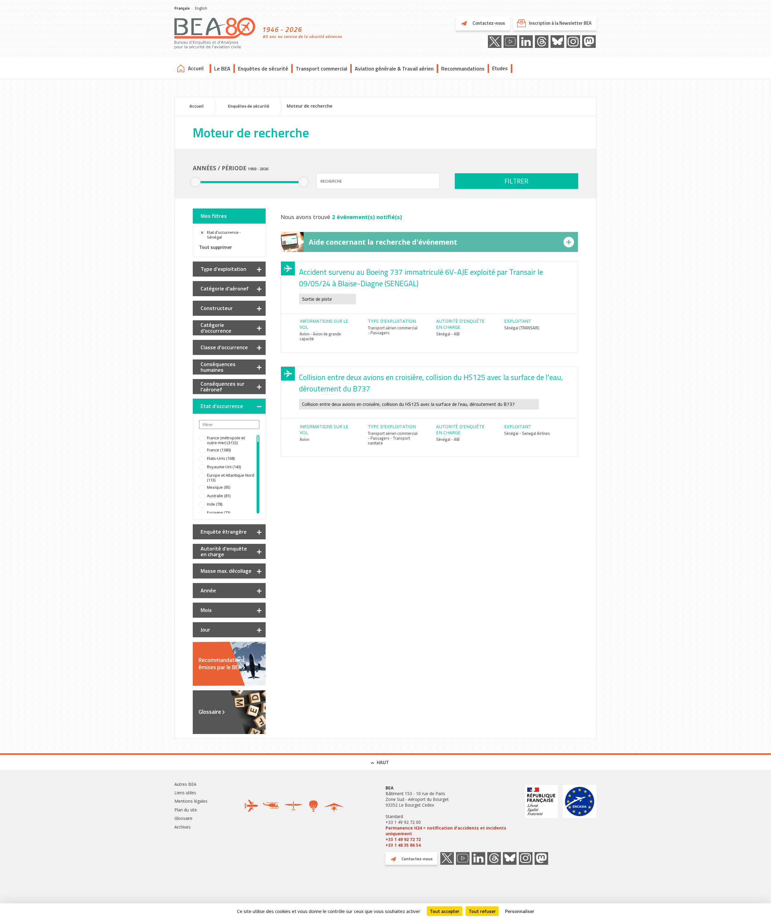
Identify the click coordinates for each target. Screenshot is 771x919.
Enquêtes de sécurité (263, 68)
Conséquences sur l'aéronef (223, 387)
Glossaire (209, 711)
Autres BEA (185, 784)
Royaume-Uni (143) (224, 466)
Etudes (500, 68)
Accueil (196, 68)
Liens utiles (185, 792)
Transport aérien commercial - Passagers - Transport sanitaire (392, 438)
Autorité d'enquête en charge (224, 551)
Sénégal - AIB (448, 334)
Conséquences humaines (218, 367)
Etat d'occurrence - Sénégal (224, 235)
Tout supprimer (215, 247)
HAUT (383, 762)
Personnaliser (519, 911)
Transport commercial (321, 68)
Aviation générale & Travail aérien (394, 68)
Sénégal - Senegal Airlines (527, 433)
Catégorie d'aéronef (225, 288)
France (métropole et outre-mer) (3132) (226, 440)
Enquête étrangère (224, 532)
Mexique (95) (218, 487)
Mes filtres (214, 216)
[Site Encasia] (580, 816)
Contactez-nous (488, 23)
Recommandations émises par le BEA (221, 663)
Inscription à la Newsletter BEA (560, 23)
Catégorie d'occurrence (216, 328)
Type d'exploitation (223, 269)
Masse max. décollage (226, 571)
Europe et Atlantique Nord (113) (230, 477)
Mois (206, 610)
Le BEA (222, 68)
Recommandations (463, 68)
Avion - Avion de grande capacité (320, 336)
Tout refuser (482, 911)
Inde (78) (214, 504)
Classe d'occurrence (224, 347)
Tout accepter (444, 911)
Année (208, 590)
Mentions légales (191, 801)
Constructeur (217, 308)
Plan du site (185, 810)
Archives (182, 827)
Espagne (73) (218, 512)
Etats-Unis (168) (221, 458)
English (201, 8)
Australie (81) (218, 495)
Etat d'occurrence (222, 406)
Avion (304, 439)
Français (182, 8)
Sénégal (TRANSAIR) (521, 328)
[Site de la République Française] (541, 816)
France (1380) (219, 449)
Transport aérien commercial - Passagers (392, 330)
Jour (205, 629)
